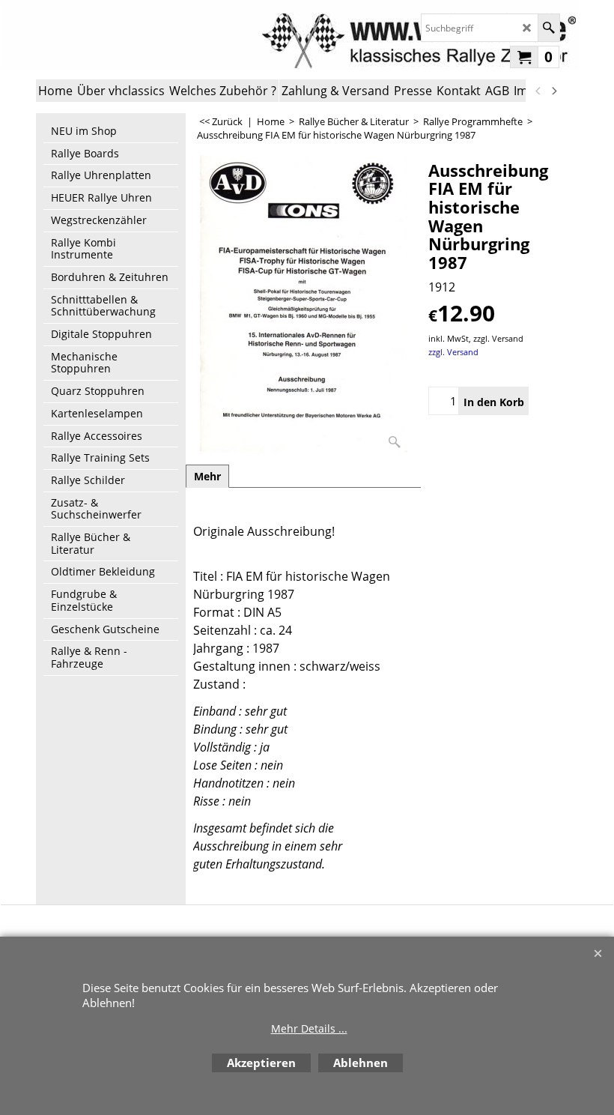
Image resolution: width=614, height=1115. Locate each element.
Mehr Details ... (309, 1028)
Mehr (207, 476)
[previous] (538, 90)
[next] (553, 90)
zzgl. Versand (453, 351)
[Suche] (548, 27)
